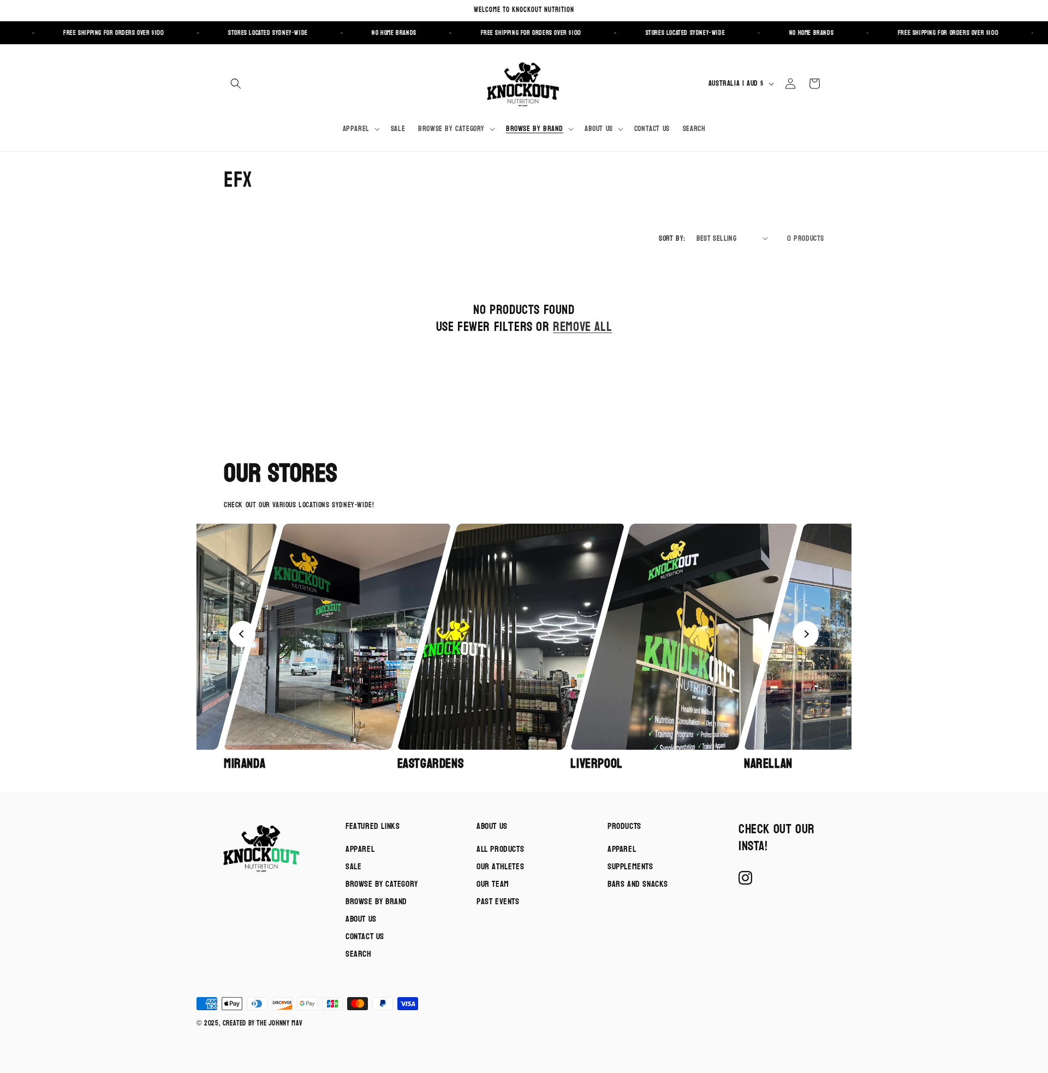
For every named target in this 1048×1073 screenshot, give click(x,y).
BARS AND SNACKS (638, 884)
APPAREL (622, 849)
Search (359, 954)
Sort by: (672, 238)
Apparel (360, 849)
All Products (500, 849)
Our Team (493, 884)
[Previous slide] (242, 634)
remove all (582, 326)
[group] (307, 648)
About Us (361, 919)
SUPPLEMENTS (630, 866)
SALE (353, 866)
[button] (236, 84)
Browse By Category (382, 884)
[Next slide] (806, 634)
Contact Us (365, 936)
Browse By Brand (376, 901)
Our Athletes (500, 866)
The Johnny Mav (279, 1023)
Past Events (498, 901)
